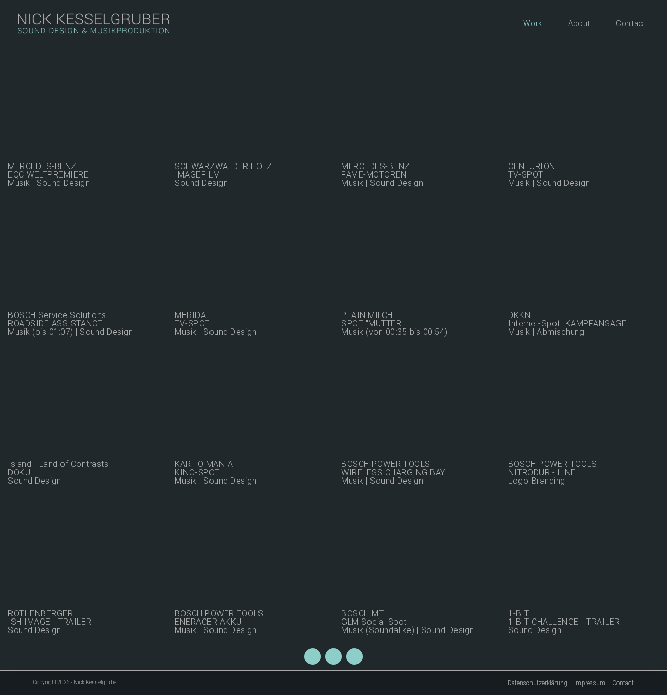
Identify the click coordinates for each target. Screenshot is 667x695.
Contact (623, 683)
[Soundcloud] (312, 656)
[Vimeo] (333, 656)
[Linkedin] (354, 656)
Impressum (590, 683)
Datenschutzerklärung (537, 683)
